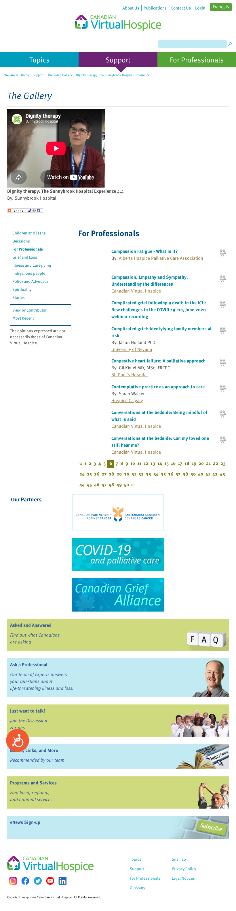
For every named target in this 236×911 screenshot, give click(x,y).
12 (146, 463)
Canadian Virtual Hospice (136, 290)
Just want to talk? (28, 710)
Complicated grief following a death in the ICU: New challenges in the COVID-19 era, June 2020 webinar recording (158, 309)
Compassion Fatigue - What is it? (144, 251)
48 (111, 484)
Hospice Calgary (127, 400)
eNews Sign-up (25, 822)
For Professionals (27, 249)
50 (126, 484)
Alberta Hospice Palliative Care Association (161, 258)
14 (159, 463)
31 (134, 473)
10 (132, 463)
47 (104, 484)
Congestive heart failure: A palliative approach (158, 360)
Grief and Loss (24, 257)
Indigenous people (28, 273)
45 (89, 484)
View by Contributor (29, 310)
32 (141, 473)
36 (170, 473)
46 (96, 484)
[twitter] (38, 881)
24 (82, 473)
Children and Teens (29, 233)
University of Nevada (131, 349)
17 (180, 463)
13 (153, 463)
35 (163, 473)
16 (173, 463)
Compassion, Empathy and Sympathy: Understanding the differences (149, 280)
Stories (18, 297)
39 (193, 473)
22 (215, 463)
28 (111, 473)
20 (201, 463)
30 (126, 473)
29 (119, 473)
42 (215, 473)
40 (200, 473)
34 (156, 473)
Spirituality (21, 289)
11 (139, 463)
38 (185, 473)
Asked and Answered (31, 625)
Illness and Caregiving (31, 265)
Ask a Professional (28, 664)
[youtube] (50, 881)
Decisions (21, 241)
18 (186, 463)
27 (104, 473)
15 (166, 463)
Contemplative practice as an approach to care (158, 386)
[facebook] (25, 881)
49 (119, 484)
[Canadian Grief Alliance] (118, 595)
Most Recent (23, 318)
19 (194, 463)
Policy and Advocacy (30, 281)
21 (208, 463)
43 (222, 473)
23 (223, 463)
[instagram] (13, 881)
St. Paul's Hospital (129, 374)
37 (178, 473)
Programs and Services (33, 782)
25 (89, 473)
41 (207, 473)
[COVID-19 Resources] (118, 554)
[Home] (118, 15)
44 (82, 484)
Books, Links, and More (34, 750)
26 (96, 473)
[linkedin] (62, 881)
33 (148, 473)
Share (25, 210)
